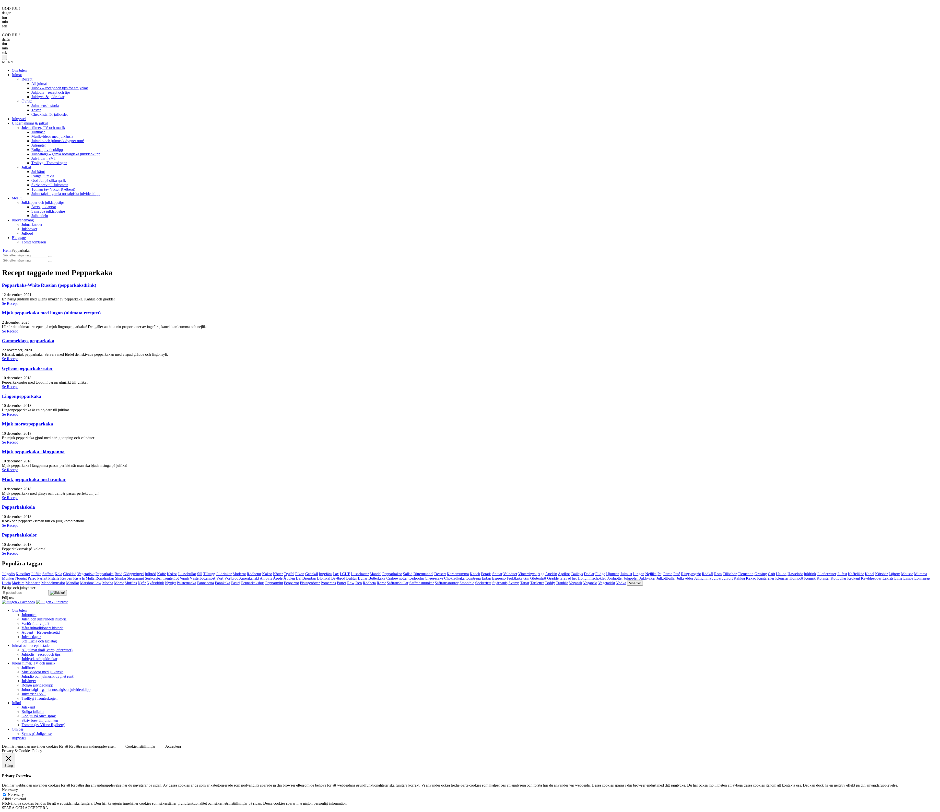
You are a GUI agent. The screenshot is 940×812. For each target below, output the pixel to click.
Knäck (475, 574)
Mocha (107, 583)
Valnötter (510, 574)
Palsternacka (186, 583)
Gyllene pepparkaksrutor (27, 368)
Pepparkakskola (18, 507)
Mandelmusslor (53, 583)
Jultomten (29, 615)
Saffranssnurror (446, 583)
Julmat (17, 75)
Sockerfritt (483, 583)
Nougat (21, 578)
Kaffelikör (856, 574)
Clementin (745, 574)
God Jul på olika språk (48, 180)
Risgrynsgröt (691, 574)
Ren (358, 583)
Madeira (18, 583)
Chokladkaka (454, 578)
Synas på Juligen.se (37, 734)
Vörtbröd (231, 578)
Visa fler (635, 583)
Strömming (135, 578)
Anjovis (266, 578)
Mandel (375, 574)
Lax (336, 574)
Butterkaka (376, 578)
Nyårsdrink (155, 583)
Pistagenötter (310, 583)
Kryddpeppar (871, 578)
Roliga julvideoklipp (47, 150)
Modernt (239, 574)
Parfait (42, 578)
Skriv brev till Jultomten (49, 185)
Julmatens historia (45, 105)
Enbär (486, 578)
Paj (660, 574)
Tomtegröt (171, 578)
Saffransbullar (397, 583)
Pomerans (328, 583)
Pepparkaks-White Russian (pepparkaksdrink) (49, 285)
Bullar (362, 578)
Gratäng (760, 574)
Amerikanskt (249, 578)
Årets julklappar (43, 207)
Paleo (32, 578)
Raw (350, 583)
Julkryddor (685, 578)
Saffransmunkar (421, 583)
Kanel (869, 574)
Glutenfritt (538, 578)
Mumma (920, 574)
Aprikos (564, 574)
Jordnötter (615, 578)
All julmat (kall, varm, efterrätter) (47, 650)
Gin (526, 578)
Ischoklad (598, 578)
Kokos (172, 574)
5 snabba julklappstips (48, 211)
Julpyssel (19, 119)
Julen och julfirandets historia (44, 619)
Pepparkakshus (252, 583)
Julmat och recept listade (30, 645)
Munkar (8, 578)
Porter (341, 583)
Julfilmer (38, 132)
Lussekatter (360, 574)
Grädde (553, 578)
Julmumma (702, 578)
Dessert (440, 574)
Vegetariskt (85, 574)
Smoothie (466, 583)
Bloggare (19, 238)
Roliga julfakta (42, 176)
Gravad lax (568, 578)
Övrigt (27, 101)
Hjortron (612, 574)
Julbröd (150, 574)
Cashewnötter (397, 578)
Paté (676, 574)
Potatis (486, 574)
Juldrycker (647, 578)
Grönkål (311, 574)
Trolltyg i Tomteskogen (49, 163)
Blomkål (323, 578)
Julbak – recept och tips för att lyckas (59, 88)
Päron (667, 574)
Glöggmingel (133, 574)
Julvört (727, 578)
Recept (27, 79)
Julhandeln (39, 216)
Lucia (6, 583)
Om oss (18, 729)
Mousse (907, 574)
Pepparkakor (392, 574)
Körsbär (881, 574)
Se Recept (10, 303)
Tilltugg (209, 574)
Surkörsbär (153, 578)
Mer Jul (18, 198)
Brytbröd (338, 578)
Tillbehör (730, 574)
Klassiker (23, 574)
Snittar (497, 574)
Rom (718, 574)
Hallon (781, 574)
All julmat (39, 83)
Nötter (278, 574)
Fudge (600, 574)
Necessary (16, 794)
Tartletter (537, 583)
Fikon (299, 574)
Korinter (823, 578)
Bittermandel (423, 574)
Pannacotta (205, 583)
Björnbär (309, 578)
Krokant (853, 578)
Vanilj (184, 578)
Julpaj (716, 578)
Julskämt (38, 172)
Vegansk (575, 583)
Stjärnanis (499, 583)
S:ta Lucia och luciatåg (39, 641)
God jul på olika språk (39, 716)
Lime (898, 578)
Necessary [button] (10, 790)
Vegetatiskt (606, 583)
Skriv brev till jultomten (40, 720)
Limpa (908, 578)
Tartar (524, 583)
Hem (7, 250)
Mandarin (32, 583)
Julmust (626, 574)
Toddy (550, 583)
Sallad (407, 574)
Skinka (120, 578)
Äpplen (289, 578)
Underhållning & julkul (30, 123)
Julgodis (8, 574)
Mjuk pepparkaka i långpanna (33, 451)
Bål (298, 578)
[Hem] (2, 250)
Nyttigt (170, 583)
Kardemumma (458, 574)
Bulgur (351, 578)
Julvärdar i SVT (43, 158)
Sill (199, 574)
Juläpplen (631, 578)
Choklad (69, 574)
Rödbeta (369, 583)
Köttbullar (838, 578)
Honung (584, 578)
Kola (58, 574)
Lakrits (887, 578)
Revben (66, 578)
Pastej (235, 583)
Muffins (131, 583)
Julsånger (38, 145)
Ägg (541, 574)
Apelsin (551, 574)
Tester (36, 110)
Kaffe (161, 574)
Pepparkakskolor (19, 535)
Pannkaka (222, 583)
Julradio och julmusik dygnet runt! (57, 141)
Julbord (27, 233)
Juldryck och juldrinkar (39, 659)
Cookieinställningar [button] (140, 746)
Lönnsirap (922, 578)
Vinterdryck (527, 574)
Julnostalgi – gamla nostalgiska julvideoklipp (65, 154)
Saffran (48, 574)
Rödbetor (254, 574)
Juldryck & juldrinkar (47, 97)
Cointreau (473, 578)
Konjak (810, 578)
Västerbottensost (202, 578)
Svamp (513, 583)
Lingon (638, 574)
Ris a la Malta (83, 578)
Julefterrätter (826, 574)
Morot (119, 583)
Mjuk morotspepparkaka (27, 423)
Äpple (277, 578)
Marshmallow (90, 583)
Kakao (751, 578)
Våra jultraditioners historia (42, 628)
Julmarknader (32, 224)
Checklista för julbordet (49, 114)
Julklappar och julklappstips (43, 202)
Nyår (142, 583)
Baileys (577, 574)
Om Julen (19, 70)
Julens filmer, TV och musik (43, 128)
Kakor (267, 574)
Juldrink (810, 574)
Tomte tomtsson (34, 242)
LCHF (345, 574)
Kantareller (765, 578)
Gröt (771, 574)
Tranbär (562, 583)
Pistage (53, 578)
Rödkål (707, 574)
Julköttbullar (666, 578)
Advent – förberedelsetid (41, 632)
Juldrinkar (224, 574)
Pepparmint (274, 583)
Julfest (842, 574)
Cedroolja (416, 578)
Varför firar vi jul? (35, 623)
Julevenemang (23, 220)
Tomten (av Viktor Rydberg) (53, 189)
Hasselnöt (795, 574)
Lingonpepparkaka (21, 396)
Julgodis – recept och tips (50, 92)
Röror (381, 583)
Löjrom (894, 574)
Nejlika (651, 574)
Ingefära (325, 574)
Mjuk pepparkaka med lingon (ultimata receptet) (51, 312)
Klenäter (781, 578)
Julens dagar (31, 637)
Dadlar (589, 574)
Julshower (29, 229)
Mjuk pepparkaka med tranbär (34, 479)
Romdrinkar (104, 578)
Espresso (499, 578)
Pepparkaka (104, 574)
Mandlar (72, 583)
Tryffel (289, 574)
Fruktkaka (514, 578)
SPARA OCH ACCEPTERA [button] (25, 808)
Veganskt (590, 583)
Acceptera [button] (173, 746)
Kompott (796, 578)
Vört (219, 578)
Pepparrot (291, 583)
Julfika (36, 574)
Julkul (26, 167)
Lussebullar (187, 574)
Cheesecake (434, 578)
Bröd (118, 574)
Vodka (621, 583)
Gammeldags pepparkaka (28, 340)
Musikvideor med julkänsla (52, 136)
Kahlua (739, 578)
